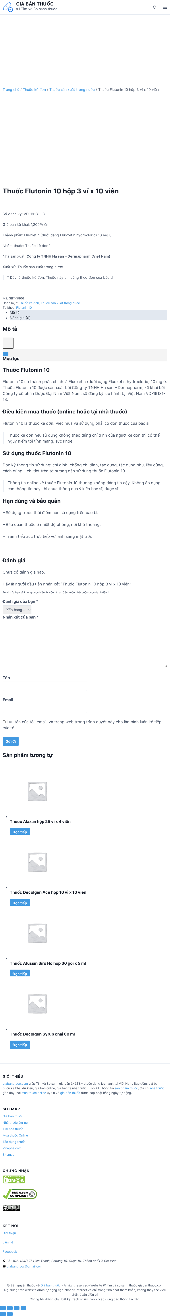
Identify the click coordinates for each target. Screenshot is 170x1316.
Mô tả (14, 312)
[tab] (88, 312)
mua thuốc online (33, 1093)
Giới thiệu (9, 1233)
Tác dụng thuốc (14, 1142)
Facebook (10, 1251)
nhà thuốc (157, 1088)
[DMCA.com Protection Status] (14, 1182)
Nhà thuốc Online (15, 1122)
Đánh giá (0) (20, 318)
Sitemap (9, 1154)
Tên (6, 677)
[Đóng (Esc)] (3, 1308)
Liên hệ (8, 1242)
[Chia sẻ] (10, 1308)
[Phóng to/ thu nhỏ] (23, 1308)
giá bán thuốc (70, 1093)
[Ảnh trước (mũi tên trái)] (3, 1314)
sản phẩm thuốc (126, 1088)
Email (8, 699)
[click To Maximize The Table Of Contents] (8, 343)
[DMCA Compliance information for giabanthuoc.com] (20, 1198)
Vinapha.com (12, 1148)
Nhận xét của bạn (21, 617)
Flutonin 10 (24, 307)
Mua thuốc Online (15, 1135)
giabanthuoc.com (15, 1083)
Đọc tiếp (20, 832)
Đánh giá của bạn (20, 601)
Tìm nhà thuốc (13, 1129)
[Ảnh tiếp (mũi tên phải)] (10, 1314)
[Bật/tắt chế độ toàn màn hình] (16, 1308)
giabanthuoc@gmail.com (24, 1266)
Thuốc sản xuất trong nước (72, 89)
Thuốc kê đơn (34, 89)
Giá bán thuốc (35, 4)
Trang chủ (11, 89)
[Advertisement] (85, 45)
